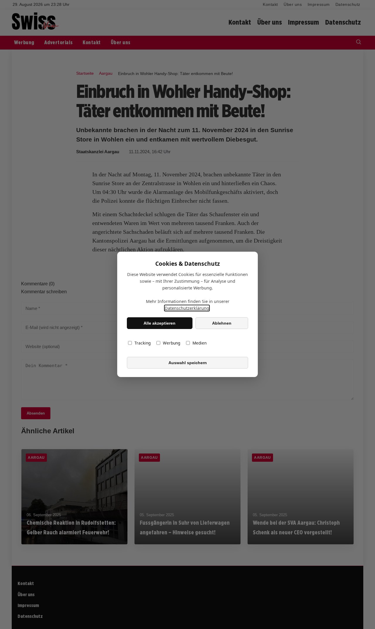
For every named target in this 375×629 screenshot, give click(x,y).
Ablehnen (221, 323)
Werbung (171, 343)
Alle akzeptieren (159, 323)
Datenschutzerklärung (187, 308)
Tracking (142, 343)
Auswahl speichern (187, 362)
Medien (199, 343)
